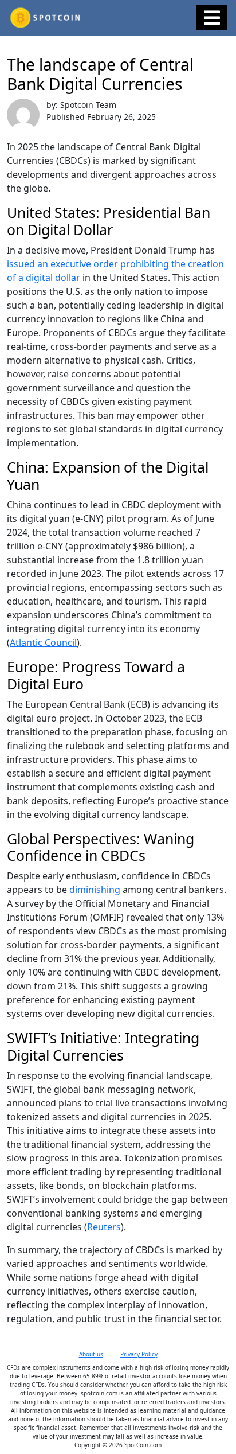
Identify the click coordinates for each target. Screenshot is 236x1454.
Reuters (104, 1227)
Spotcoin (118, 18)
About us (91, 1354)
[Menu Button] (211, 17)
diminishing (94, 889)
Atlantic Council (43, 642)
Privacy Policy (139, 1354)
